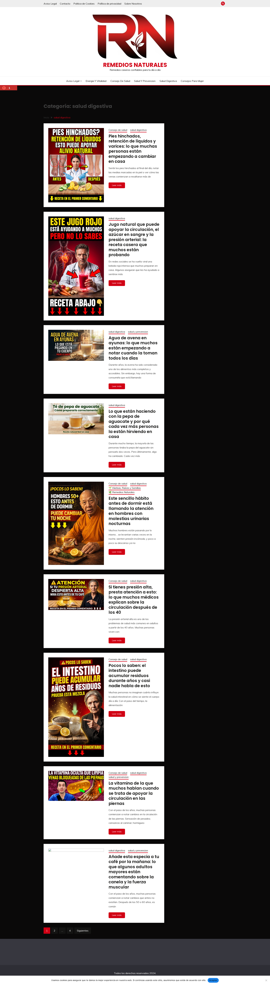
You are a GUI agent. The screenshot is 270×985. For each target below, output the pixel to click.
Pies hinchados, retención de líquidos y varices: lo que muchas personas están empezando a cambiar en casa (133, 148)
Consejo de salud (120, 80)
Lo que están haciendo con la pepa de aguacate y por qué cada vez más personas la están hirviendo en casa (134, 424)
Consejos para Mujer (192, 80)
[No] (266, 980)
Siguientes (82, 930)
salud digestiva (168, 80)
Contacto (65, 3)
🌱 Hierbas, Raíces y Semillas (125, 487)
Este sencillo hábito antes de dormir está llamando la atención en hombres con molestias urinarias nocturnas (131, 511)
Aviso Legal (50, 3)
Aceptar (213, 980)
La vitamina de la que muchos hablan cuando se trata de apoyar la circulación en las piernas (134, 793)
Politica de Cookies (84, 3)
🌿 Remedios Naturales (122, 492)
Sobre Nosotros (133, 3)
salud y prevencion (144, 80)
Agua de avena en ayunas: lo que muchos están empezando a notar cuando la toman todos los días (133, 348)
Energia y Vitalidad (96, 80)
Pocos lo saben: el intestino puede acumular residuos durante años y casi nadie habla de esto (129, 676)
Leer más (117, 185)
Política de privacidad (109, 3)
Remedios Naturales (135, 65)
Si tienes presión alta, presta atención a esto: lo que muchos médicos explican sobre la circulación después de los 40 (134, 599)
